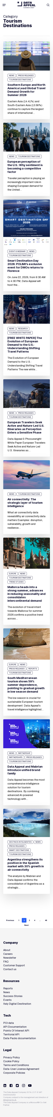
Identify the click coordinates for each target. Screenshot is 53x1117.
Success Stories (12, 996)
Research (23, 329)
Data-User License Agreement (21, 1069)
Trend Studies (16, 582)
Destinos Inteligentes (20, 842)
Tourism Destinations (20, 80)
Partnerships (15, 757)
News (11, 76)
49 (46, 920)
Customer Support (14, 965)
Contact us (9, 969)
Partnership (24, 753)
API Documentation (15, 1026)
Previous (10, 920)
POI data (8, 1023)
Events (7, 1000)
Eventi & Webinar (17, 251)
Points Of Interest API (16, 1030)
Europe (12, 574)
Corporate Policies (14, 1072)
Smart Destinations (19, 850)
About (6, 950)
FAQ (5, 961)
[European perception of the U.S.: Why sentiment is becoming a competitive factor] (26, 159)
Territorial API (11, 1034)
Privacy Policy (11, 1057)
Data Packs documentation (19, 1038)
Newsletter (9, 957)
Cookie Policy (11, 1061)
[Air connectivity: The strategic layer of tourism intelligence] (26, 497)
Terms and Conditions (16, 1065)
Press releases (26, 76)
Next (26, 925)
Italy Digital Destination (17, 1003)
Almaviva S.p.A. (10, 1100)
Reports (32, 669)
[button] (4, 5)
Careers (8, 954)
